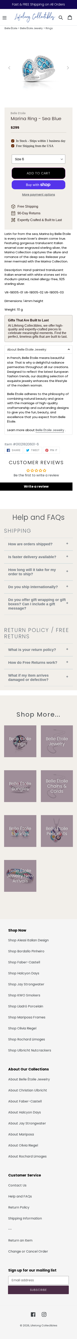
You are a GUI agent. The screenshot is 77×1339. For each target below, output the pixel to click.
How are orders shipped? (38, 543)
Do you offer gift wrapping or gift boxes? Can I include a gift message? (38, 604)
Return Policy (18, 1207)
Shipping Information (25, 1218)
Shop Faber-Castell (24, 962)
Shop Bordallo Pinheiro (26, 951)
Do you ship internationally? (38, 586)
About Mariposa (21, 1134)
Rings (49, 28)
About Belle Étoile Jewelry (29, 1079)
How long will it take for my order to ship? (38, 572)
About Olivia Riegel (23, 1145)
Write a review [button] (36, 486)
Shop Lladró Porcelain (25, 1006)
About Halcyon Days (24, 1112)
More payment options (38, 195)
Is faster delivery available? (38, 556)
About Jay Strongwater (27, 1123)
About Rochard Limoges (27, 1156)
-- (10, 1229)
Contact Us (17, 1185)
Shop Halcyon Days (23, 973)
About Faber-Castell (25, 1101)
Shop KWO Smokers (24, 995)
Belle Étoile (11, 28)
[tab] (38, 349)
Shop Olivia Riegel (22, 1028)
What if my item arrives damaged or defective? (38, 677)
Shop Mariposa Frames (26, 1017)
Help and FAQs (20, 1196)
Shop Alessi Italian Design (28, 940)
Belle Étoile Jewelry (31, 28)
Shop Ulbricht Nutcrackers (29, 1050)
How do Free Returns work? (38, 662)
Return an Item (20, 1240)
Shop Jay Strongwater (26, 984)
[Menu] (4, 17)
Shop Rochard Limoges (26, 1039)
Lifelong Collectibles (44, 1325)
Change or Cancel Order (28, 1251)
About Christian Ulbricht (27, 1090)
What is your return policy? (38, 649)
